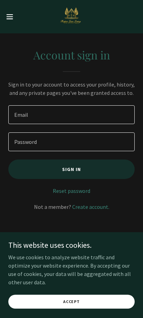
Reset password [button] (71, 190)
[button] (13, 17)
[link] (71, 17)
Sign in (71, 169)
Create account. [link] (90, 206)
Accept (71, 301)
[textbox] (71, 114)
